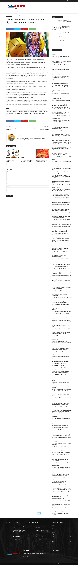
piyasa (34, 113)
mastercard (11, 113)
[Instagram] (67, 1)
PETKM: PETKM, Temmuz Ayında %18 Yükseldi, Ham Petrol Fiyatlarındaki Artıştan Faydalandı (60, 69)
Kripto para (40, 111)
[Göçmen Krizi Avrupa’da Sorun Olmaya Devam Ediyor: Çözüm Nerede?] (13, 153)
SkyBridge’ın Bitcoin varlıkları (62, 425)
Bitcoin (21, 108)
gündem (44, 109)
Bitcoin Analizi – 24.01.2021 (61, 498)
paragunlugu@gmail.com (32, 558)
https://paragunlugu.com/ (20, 136)
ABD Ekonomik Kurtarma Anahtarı (61, 427)
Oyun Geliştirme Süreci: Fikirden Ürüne (62, 258)
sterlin (43, 113)
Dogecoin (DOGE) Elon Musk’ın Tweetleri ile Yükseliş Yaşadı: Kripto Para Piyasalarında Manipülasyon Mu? (61, 144)
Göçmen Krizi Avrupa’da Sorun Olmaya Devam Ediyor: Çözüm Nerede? (11, 160)
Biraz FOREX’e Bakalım (60, 511)
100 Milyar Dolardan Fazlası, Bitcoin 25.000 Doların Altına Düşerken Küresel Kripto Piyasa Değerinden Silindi (61, 411)
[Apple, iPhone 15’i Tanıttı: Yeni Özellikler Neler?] (55, 41)
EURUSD (18, 109)
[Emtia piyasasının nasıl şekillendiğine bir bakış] (32, 526)
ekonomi (11, 109)
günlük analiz (9, 111)
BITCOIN (37, 157)
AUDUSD (17, 108)
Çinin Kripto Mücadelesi (60, 441)
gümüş (40, 109)
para (21, 113)
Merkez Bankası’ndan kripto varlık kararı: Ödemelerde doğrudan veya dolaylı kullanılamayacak (60, 459)
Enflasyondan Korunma (59, 365)
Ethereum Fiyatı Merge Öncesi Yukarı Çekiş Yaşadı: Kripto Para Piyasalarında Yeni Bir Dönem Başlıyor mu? (61, 135)
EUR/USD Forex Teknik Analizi (60, 374)
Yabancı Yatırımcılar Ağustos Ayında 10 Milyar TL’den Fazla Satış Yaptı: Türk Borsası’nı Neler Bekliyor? (27, 160)
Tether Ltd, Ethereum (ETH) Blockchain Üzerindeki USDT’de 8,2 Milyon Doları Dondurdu (61, 280)
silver (40, 113)
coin (38, 108)
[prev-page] (7, 164)
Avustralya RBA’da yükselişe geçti (61, 429)
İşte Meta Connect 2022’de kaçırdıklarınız (63, 311)
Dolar (8, 109)
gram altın (36, 109)
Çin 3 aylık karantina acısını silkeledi (63, 376)
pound (37, 113)
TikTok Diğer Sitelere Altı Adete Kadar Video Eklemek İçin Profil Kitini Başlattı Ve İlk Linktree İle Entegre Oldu (61, 322)
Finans (26, 109)
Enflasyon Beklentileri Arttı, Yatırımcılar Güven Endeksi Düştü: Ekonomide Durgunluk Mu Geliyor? (61, 181)
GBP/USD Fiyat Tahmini (61, 363)
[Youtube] (71, 1)
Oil (15, 113)
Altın (14, 108)
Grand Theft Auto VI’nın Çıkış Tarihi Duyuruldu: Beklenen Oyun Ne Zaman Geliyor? (64, 34)
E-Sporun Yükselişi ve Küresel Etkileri (61, 266)
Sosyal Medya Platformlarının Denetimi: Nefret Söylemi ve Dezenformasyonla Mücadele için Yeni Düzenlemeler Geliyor (61, 58)
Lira (7, 113)
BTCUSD (30, 108)
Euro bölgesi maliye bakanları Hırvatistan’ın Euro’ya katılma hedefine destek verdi (60, 353)
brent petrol (26, 108)
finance (22, 109)
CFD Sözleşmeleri (58, 335)
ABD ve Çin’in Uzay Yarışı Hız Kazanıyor (62, 79)
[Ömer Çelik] (7, 26)
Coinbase (42, 108)
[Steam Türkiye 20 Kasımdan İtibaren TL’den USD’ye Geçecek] (55, 22)
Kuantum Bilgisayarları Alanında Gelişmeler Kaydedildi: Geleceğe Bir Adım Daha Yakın (61, 90)
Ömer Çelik (18, 135)
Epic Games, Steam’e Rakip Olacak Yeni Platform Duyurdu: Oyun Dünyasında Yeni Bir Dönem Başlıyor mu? (61, 117)
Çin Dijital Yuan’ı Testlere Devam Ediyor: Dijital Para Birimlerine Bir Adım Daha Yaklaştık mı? (60, 206)
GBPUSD (29, 109)
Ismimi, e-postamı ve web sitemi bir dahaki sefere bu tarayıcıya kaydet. (22, 192)
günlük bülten (15, 111)
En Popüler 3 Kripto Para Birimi (61, 450)
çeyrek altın (35, 108)
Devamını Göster (61, 45)
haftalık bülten (26, 111)
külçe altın (45, 111)
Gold (32, 109)
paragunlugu (26, 113)
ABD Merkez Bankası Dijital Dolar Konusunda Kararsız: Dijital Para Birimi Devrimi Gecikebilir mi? (61, 176)
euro (15, 109)
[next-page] (9, 164)
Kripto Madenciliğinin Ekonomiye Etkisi (63, 264)
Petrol (30, 113)
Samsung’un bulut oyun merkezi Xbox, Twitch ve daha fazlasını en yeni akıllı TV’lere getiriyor (61, 394)
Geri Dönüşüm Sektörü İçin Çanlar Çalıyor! (63, 452)
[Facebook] (65, 1)
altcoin (11, 108)
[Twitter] (69, 1)
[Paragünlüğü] (16, 6)
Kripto (11, 16)
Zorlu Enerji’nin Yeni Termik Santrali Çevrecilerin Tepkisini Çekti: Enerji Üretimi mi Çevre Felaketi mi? (61, 109)
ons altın (18, 113)
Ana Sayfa (8, 15)
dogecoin (46, 108)
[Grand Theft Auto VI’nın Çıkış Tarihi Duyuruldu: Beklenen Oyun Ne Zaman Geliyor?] (55, 34)
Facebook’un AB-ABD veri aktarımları (62, 401)
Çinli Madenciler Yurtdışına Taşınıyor (64, 431)
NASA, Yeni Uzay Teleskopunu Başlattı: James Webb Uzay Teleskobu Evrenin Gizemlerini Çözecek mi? (61, 158)
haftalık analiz (21, 111)
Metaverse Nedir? (59, 246)
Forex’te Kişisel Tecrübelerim (61, 243)
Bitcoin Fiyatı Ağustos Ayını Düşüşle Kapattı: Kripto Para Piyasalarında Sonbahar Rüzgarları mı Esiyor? (42, 160)
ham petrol (32, 111)
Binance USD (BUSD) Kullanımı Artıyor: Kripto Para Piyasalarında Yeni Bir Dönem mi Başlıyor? (61, 148)
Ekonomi (12, 15)
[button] (70, 11)
